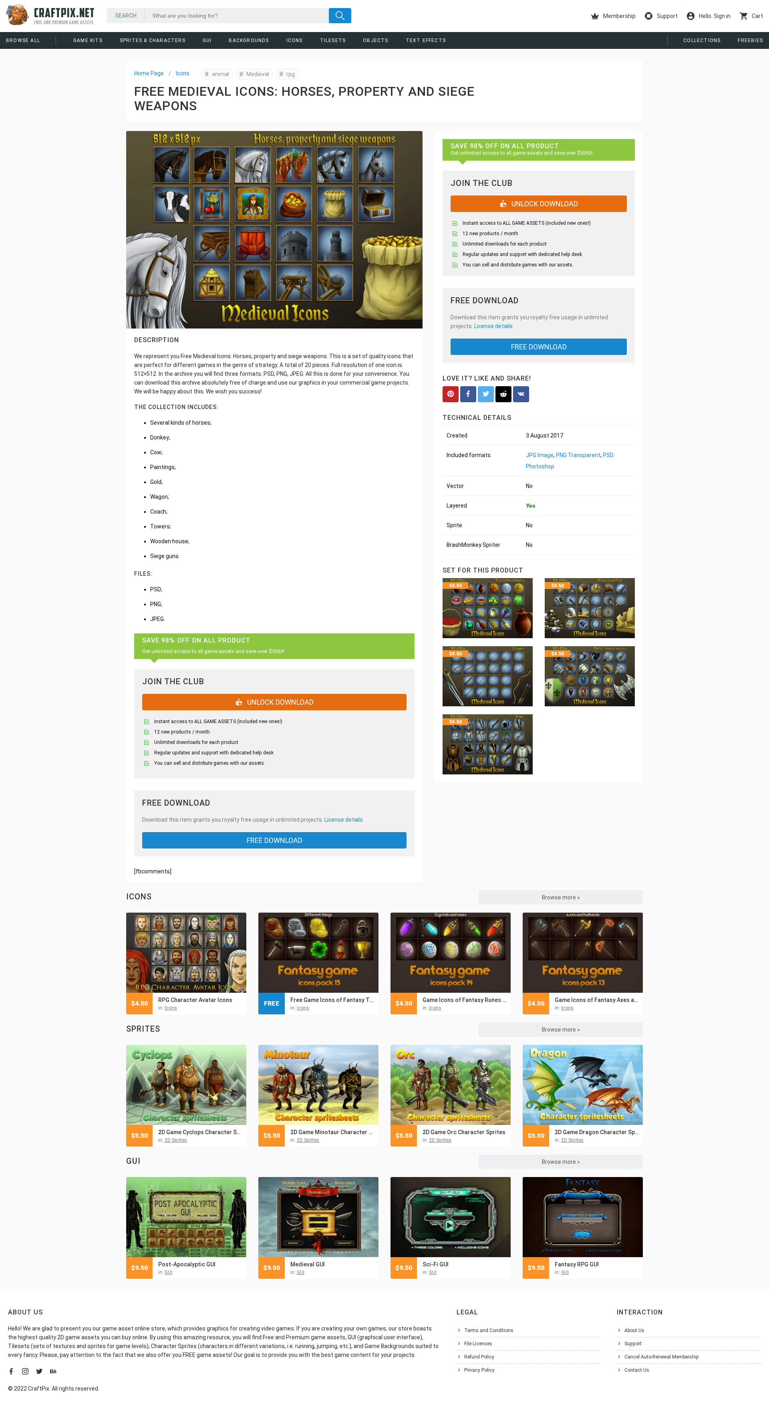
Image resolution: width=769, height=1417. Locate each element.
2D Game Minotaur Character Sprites (332, 1132)
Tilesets (333, 40)
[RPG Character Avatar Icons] (186, 953)
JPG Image (540, 455)
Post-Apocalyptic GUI (186, 1264)
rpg (287, 74)
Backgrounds (249, 40)
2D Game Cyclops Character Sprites (200, 1132)
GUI (207, 40)
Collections (702, 40)
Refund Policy (479, 1357)
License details (343, 819)
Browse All (23, 40)
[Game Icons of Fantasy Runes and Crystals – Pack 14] (451, 953)
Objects (375, 40)
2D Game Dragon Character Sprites (597, 1132)
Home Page (149, 73)
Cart (757, 16)
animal (217, 74)
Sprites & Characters (152, 40)
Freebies (750, 40)
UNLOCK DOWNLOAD (280, 702)
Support (667, 16)
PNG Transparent (578, 455)
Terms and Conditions (488, 1330)
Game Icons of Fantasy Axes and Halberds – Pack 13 (597, 1000)
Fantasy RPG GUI (577, 1264)
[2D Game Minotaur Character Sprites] (318, 1085)
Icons (294, 40)
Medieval (254, 74)
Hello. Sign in (714, 16)
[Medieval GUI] (318, 1217)
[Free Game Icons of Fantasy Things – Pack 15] (318, 953)
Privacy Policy (479, 1370)
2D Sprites (176, 1140)
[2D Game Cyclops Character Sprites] (186, 1085)
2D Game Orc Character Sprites (464, 1132)
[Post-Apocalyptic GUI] (186, 1217)
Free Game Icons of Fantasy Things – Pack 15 (332, 1000)
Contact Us (636, 1370)
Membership (619, 16)
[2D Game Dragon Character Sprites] (583, 1085)
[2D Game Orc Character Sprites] (451, 1085)
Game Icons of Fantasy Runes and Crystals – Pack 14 (465, 1000)
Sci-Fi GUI (436, 1264)
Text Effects (426, 40)
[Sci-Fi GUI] (451, 1217)
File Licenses (478, 1343)
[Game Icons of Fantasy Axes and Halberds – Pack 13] (583, 953)
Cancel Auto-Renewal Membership (661, 1357)
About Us (634, 1330)
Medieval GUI (307, 1264)
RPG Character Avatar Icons (195, 1000)
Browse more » (561, 897)
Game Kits (88, 40)
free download (274, 840)
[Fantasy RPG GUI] (583, 1217)
